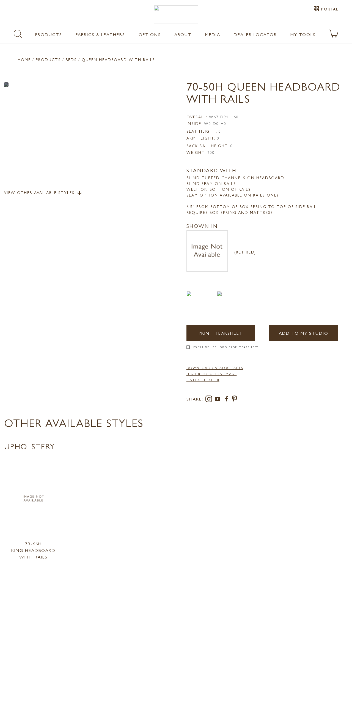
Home (24, 59)
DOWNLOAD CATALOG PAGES (214, 367)
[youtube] (218, 400)
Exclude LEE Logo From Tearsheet (225, 347)
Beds (71, 59)
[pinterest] (235, 400)
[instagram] (209, 400)
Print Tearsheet (221, 333)
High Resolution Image (211, 373)
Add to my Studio (303, 333)
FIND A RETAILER (202, 379)
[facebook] (227, 400)
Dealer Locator (255, 34)
